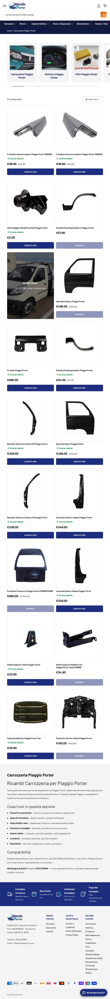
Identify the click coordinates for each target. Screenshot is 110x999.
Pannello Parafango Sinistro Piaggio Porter (75, 228)
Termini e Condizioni (70, 925)
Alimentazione (83, 24)
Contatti (49, 931)
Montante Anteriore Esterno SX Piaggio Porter (27, 517)
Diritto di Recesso (73, 931)
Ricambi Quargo (92, 954)
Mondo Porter (17, 995)
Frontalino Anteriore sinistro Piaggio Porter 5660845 (79, 154)
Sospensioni (90, 943)
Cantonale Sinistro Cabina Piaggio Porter (74, 517)
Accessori (89, 950)
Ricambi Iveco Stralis (91, 971)
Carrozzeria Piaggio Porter (25, 31)
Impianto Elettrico (39, 24)
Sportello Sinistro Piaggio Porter (70, 301)
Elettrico (89, 927)
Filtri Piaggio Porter (86, 74)
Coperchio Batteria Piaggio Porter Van (24, 738)
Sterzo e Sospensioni (62, 24)
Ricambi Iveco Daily (93, 958)
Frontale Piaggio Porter (17, 370)
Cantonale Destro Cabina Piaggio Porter (73, 591)
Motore (22, 24)
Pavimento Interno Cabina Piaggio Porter (74, 738)
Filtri (87, 947)
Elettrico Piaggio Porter (54, 76)
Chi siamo (50, 924)
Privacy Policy (72, 935)
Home (9, 31)
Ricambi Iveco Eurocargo (91, 964)
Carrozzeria (8, 24)
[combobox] (55, 14)
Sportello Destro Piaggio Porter (70, 444)
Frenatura (89, 931)
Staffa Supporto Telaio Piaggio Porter (24, 664)
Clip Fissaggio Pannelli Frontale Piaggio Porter (27, 228)
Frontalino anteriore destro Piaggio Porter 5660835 (29, 154)
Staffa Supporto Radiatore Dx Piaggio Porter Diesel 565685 (69, 666)
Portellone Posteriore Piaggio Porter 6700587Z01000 (30, 591)
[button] (4, 6)
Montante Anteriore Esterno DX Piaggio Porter (27, 444)
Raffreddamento (92, 935)
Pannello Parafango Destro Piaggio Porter (74, 370)
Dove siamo (51, 927)
